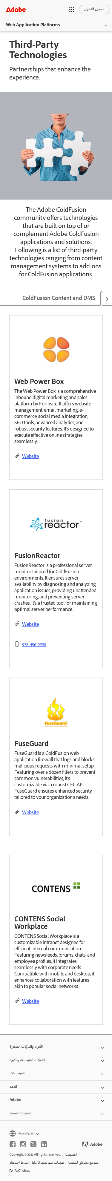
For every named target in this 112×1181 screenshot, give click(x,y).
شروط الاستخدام (19, 1162)
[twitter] (33, 1144)
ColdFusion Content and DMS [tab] (58, 299)
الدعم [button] (13, 1087)
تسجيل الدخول (94, 9)
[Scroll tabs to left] (5, 298)
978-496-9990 (34, 645)
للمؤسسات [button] (17, 1073)
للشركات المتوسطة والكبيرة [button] (27, 1060)
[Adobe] (16, 9)
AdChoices (22, 1171)
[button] (71, 9)
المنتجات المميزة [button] (20, 1113)
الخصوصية (71, 1154)
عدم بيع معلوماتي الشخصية (83, 1162)
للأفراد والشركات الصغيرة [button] (26, 1047)
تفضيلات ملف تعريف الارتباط (48, 1162)
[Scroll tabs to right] (107, 298)
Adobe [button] (15, 1100)
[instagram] (23, 1144)
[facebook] (13, 1144)
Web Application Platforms (33, 25)
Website (30, 457)
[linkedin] (44, 1144)
